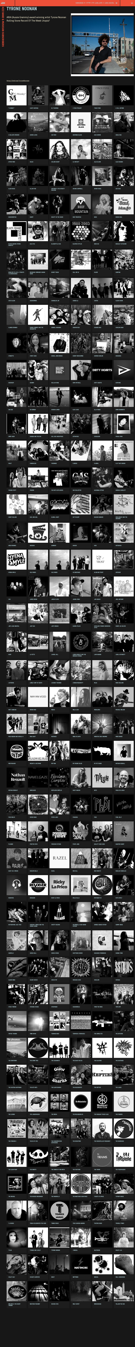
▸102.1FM (98, 3)
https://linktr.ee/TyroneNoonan (18, 81)
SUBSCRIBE (79, 3)
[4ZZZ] (7, 3)
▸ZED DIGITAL (109, 3)
